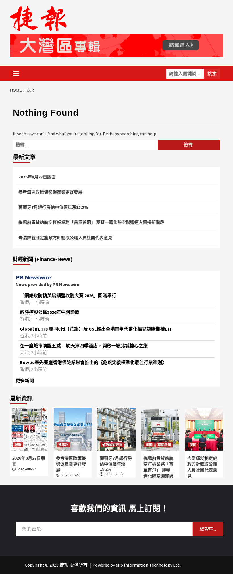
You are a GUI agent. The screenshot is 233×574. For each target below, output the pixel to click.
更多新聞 (25, 380)
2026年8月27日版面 (37, 177)
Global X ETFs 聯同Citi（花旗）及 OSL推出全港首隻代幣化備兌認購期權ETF (96, 329)
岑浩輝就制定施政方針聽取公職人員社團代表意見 (65, 237)
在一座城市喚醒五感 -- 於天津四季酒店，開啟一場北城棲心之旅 (84, 345)
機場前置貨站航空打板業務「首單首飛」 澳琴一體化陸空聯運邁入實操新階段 (91, 222)
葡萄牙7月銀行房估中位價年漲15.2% (53, 207)
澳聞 (149, 445)
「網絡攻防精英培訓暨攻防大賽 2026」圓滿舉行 (68, 295)
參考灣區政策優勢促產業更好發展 (50, 192)
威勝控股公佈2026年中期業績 (49, 312)
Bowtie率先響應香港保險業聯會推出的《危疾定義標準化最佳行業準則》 (93, 362)
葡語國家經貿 (112, 445)
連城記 (63, 445)
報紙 (17, 445)
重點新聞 (164, 445)
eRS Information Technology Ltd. (148, 565)
